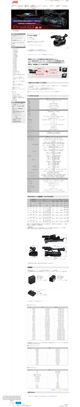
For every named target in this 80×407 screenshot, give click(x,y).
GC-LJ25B (14, 69)
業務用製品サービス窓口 (17, 119)
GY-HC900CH (15, 50)
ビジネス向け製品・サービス (20, 8)
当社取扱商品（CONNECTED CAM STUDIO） (18, 98)
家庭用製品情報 (56, 0)
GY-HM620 (15, 67)
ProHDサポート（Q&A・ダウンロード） (18, 79)
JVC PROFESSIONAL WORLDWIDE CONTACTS (17, 121)
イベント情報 (15, 116)
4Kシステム (14, 91)
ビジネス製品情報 (50, 0)
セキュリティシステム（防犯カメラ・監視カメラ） (18, 104)
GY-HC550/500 (15, 51)
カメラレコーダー (41, 8)
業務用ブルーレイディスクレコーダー (18, 89)
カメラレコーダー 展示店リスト (18, 77)
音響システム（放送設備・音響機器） (18, 107)
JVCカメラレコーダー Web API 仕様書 (19, 82)
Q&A (14, 45)
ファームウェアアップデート (45, 91)
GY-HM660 (15, 66)
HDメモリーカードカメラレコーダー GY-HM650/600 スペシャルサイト (40, 54)
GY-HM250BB (15, 55)
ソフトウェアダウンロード (17, 115)
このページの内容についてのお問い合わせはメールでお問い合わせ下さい (44, 396)
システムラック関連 (15, 94)
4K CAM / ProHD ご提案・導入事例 (18, 43)
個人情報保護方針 (27, 405)
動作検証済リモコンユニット (18, 35)
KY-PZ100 (14, 62)
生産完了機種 (14, 100)
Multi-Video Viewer (16, 71)
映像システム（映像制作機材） (31, 8)
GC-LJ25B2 (15, 70)
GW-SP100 (15, 59)
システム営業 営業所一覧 (17, 118)
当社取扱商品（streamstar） (17, 96)
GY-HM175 (15, 58)
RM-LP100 (15, 63)
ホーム (46, 0)
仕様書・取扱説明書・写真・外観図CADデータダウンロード (18, 112)
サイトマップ (62, 0)
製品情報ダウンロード (17, 40)
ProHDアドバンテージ (16, 73)
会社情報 (65, 404)
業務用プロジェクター (16, 87)
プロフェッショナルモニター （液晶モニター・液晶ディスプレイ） (18, 85)
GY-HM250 (15, 54)
